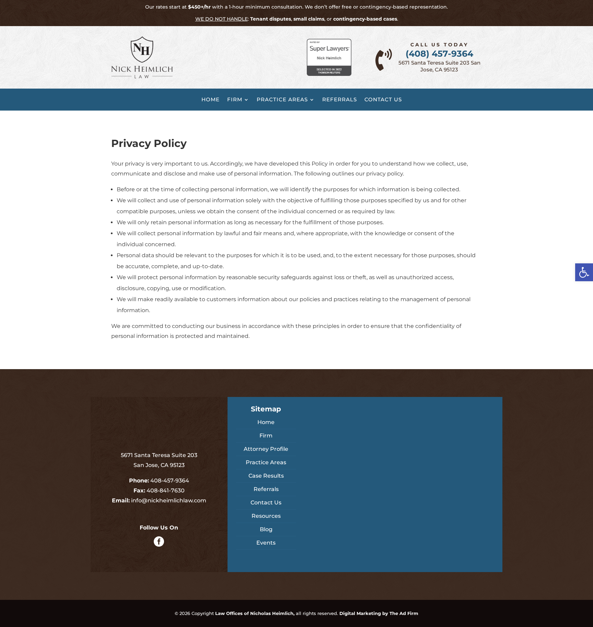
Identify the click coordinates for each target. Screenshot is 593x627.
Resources (266, 516)
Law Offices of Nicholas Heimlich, (254, 613)
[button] (584, 272)
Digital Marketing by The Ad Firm (378, 613)
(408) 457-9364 (439, 53)
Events (266, 542)
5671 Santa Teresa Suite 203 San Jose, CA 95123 (439, 66)
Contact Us (383, 99)
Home (210, 99)
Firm (234, 99)
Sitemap (266, 409)
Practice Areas (282, 99)
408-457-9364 (169, 480)
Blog (266, 529)
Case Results (266, 475)
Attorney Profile (266, 449)
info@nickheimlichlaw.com (168, 500)
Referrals (339, 99)
